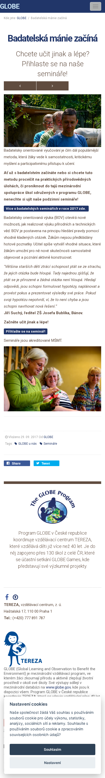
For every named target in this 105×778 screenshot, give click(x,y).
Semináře (50, 443)
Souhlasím (52, 749)
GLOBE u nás (27, 443)
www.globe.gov (58, 687)
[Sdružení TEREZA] (23, 647)
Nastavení (52, 763)
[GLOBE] (52, 506)
